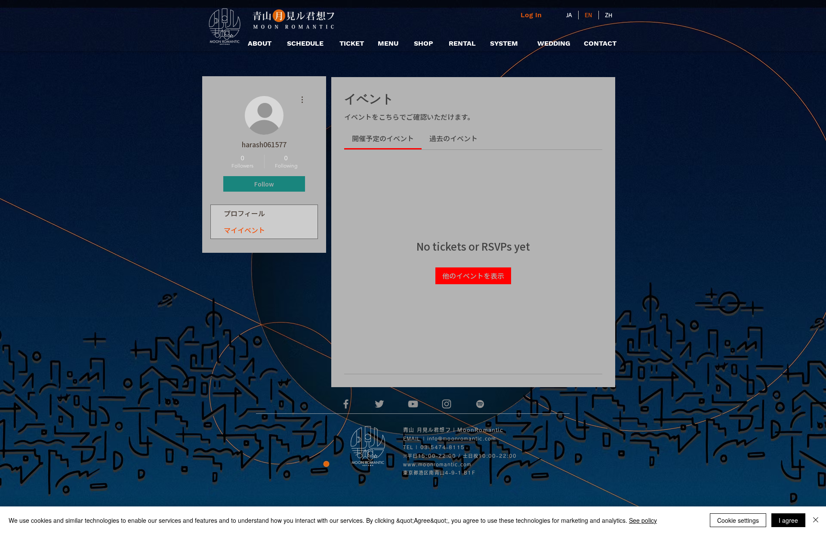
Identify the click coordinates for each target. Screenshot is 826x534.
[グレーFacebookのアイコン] (346, 404)
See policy (643, 520)
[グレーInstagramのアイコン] (447, 404)
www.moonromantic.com (437, 464)
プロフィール (244, 213)
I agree (788, 520)
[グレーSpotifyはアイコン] (480, 404)
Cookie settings (738, 520)
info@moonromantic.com (461, 438)
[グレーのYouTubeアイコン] (413, 404)
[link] (383, 138)
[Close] (816, 520)
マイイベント (244, 230)
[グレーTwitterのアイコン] (379, 404)
